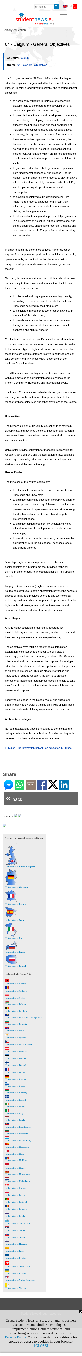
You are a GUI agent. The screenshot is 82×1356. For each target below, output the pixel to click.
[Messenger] (8, 788)
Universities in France (15, 1072)
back (14, 797)
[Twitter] (53, 787)
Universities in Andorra (16, 991)
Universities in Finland (15, 1065)
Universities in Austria (15, 998)
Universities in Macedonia (17, 1147)
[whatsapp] (19, 788)
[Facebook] (42, 788)
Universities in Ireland (15, 1106)
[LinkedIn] (64, 788)
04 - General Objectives (32, 64)
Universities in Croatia (15, 1030)
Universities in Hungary (16, 1092)
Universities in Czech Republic (19, 1044)
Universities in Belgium (16, 1011)
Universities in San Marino (17, 1223)
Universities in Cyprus (15, 1037)
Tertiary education (14, 30)
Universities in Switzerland (17, 1266)
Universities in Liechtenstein (18, 1127)
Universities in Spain (14, 1251)
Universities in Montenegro (17, 1174)
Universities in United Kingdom (20, 1280)
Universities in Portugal (16, 1202)
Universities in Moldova (16, 1160)
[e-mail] (31, 788)
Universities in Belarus (15, 1004)
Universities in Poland (15, 1195)
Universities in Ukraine (15, 1273)
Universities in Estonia (15, 1058)
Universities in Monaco (16, 1168)
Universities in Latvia (15, 1120)
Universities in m (20, 866)
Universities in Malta (14, 1154)
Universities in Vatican (15, 1288)
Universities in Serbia (15, 1230)
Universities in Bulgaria (16, 1024)
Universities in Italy (14, 1113)
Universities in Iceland (15, 1100)
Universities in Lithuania (16, 1133)
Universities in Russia (15, 1216)
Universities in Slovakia (16, 1237)
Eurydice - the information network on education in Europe (38, 747)
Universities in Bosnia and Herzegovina (23, 1017)
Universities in (16, 887)
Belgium (25, 57)
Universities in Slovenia (16, 1244)
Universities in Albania (15, 983)
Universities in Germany (16, 1079)
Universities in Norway (15, 1188)
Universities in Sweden (15, 1258)
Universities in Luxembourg (18, 1140)
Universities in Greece (15, 1086)
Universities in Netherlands (17, 1181)
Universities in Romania (16, 1209)
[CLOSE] (41, 1346)
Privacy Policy (15, 1337)
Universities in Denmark (16, 1051)
